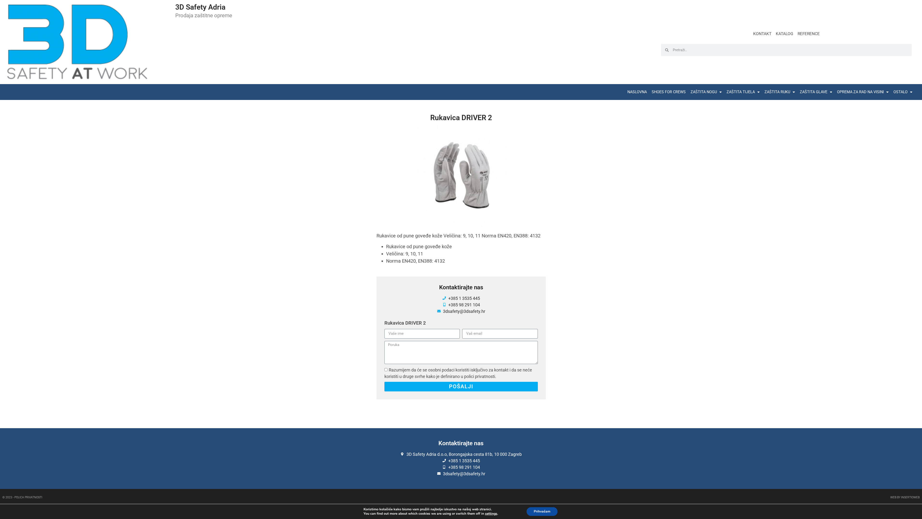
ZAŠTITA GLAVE (813, 92)
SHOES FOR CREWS (669, 92)
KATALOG (784, 33)
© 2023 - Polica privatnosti (22, 497)
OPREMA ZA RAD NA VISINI (860, 92)
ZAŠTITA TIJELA (741, 92)
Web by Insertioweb (905, 497)
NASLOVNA (637, 92)
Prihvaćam (542, 511)
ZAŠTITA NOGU (704, 92)
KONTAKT (762, 33)
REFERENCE (809, 33)
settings (491, 514)
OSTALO (900, 92)
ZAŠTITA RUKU (777, 92)
